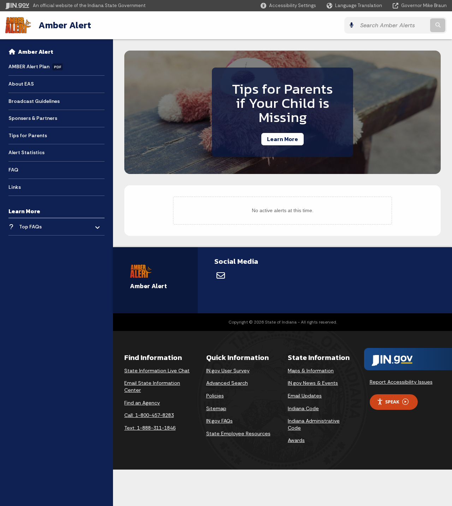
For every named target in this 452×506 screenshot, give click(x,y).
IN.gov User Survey (228, 370)
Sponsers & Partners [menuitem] (32, 118)
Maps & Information (311, 370)
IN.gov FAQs (219, 421)
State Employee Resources (238, 433)
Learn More (282, 139)
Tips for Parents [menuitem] (27, 135)
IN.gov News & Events (313, 383)
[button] (288, 5)
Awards (296, 440)
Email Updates (305, 395)
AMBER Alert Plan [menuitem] (34, 66)
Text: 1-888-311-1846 (150, 428)
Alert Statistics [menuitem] (26, 152)
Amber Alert (64, 25)
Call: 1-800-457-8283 (149, 415)
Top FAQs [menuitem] (30, 226)
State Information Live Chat (157, 370)
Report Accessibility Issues (401, 382)
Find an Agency (142, 403)
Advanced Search (227, 383)
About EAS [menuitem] (21, 84)
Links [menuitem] (14, 187)
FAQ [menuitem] (13, 170)
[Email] (220, 275)
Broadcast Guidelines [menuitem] (34, 101)
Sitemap (216, 408)
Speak (392, 402)
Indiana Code (303, 408)
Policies (215, 395)
